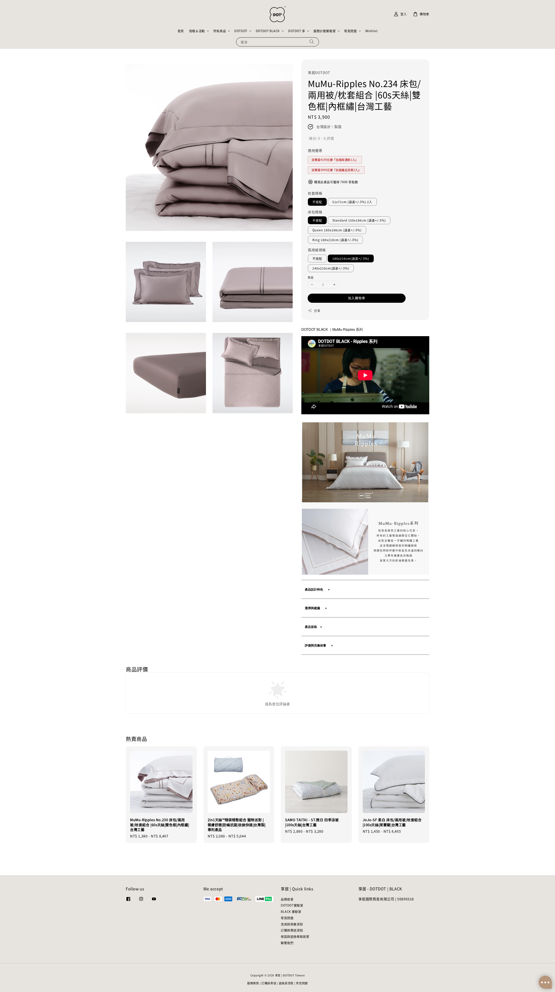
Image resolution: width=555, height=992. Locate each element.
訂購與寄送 (268, 983)
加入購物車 (356, 298)
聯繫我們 (287, 943)
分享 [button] (317, 310)
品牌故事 (287, 899)
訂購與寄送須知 (292, 930)
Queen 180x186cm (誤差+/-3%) (337, 230)
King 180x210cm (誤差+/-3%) (335, 240)
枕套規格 (315, 193)
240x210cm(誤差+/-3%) (330, 268)
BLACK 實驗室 (291, 911)
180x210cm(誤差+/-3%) (350, 258)
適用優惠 (315, 150)
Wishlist (371, 31)
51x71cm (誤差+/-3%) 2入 (352, 202)
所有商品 (219, 31)
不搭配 (317, 202)
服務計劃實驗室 (324, 31)
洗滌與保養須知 (292, 924)
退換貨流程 (286, 983)
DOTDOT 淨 (296, 31)
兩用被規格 (317, 249)
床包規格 (315, 211)
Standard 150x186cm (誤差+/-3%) (359, 220)
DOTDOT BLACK (268, 31)
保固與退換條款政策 (295, 936)
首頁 (181, 31)
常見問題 (350, 31)
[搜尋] (312, 42)
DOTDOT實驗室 (292, 905)
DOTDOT (240, 31)
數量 (311, 277)
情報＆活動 (197, 31)
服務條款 (253, 983)
